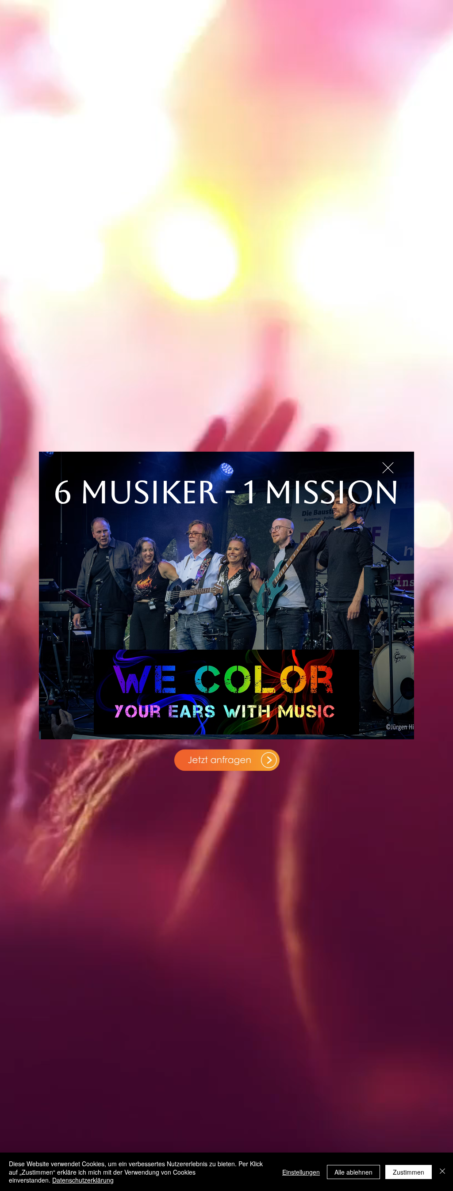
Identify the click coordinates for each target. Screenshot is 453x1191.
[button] (388, 467)
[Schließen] (442, 1172)
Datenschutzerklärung (83, 1180)
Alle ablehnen (353, 1172)
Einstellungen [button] (301, 1172)
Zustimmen (408, 1172)
